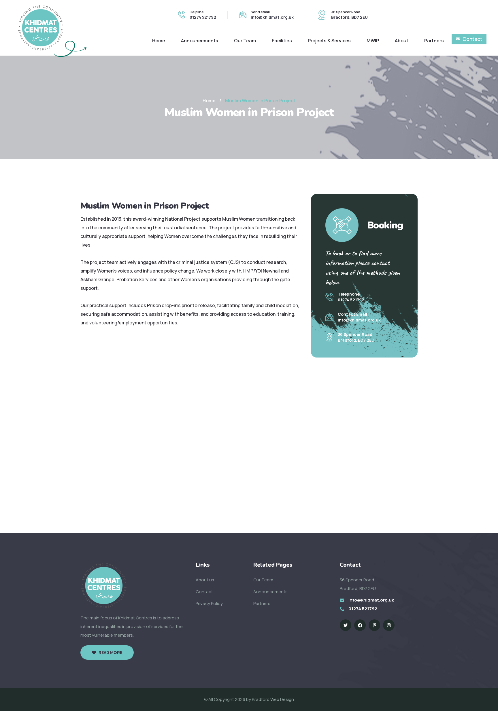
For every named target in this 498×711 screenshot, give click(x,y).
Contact (472, 39)
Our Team (245, 40)
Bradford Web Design (273, 699)
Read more (110, 652)
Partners (434, 40)
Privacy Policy (209, 603)
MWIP (373, 40)
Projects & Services (329, 40)
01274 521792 (203, 17)
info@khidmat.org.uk (272, 17)
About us (205, 580)
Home (158, 40)
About (401, 40)
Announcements (199, 40)
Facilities (282, 40)
